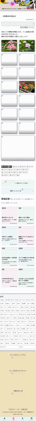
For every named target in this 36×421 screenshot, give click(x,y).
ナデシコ (26, 169)
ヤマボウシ (5, 175)
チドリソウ (12, 169)
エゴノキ (17, 166)
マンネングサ (24, 172)
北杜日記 (5, 166)
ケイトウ (5, 169)
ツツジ (19, 169)
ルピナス (13, 175)
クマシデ (31, 166)
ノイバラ (5, 172)
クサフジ (24, 166)
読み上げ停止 (31, 27)
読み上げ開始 (23, 27)
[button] (32, 306)
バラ (11, 172)
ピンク (16, 172)
